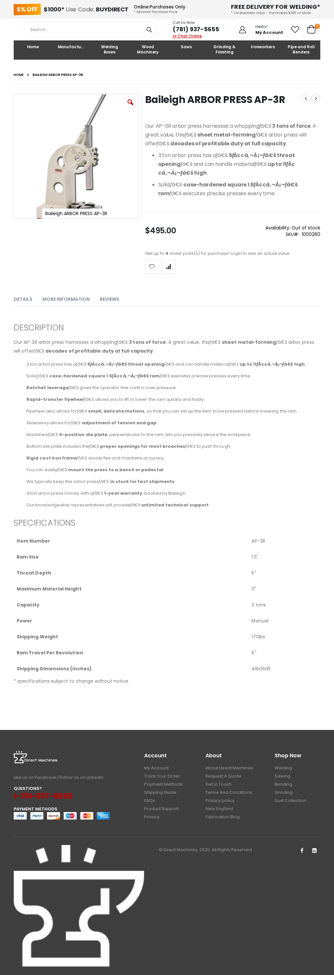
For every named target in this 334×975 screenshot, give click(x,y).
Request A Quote (223, 776)
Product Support (161, 809)
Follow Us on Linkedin (81, 777)
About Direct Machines (229, 768)
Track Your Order (162, 776)
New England (219, 809)
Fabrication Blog (222, 817)
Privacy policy (220, 800)
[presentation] (28, 298)
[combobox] (90, 29)
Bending (283, 784)
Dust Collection (290, 800)
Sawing (282, 776)
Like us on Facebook (35, 777)
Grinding (284, 792)
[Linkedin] (314, 851)
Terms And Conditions (228, 792)
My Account (156, 768)
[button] (295, 29)
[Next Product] (315, 98)
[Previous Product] (305, 98)
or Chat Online (187, 36)
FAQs (149, 800)
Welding (283, 768)
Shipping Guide (160, 792)
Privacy (151, 817)
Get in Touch (218, 784)
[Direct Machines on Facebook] (302, 851)
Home (18, 75)
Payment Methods (163, 784)
